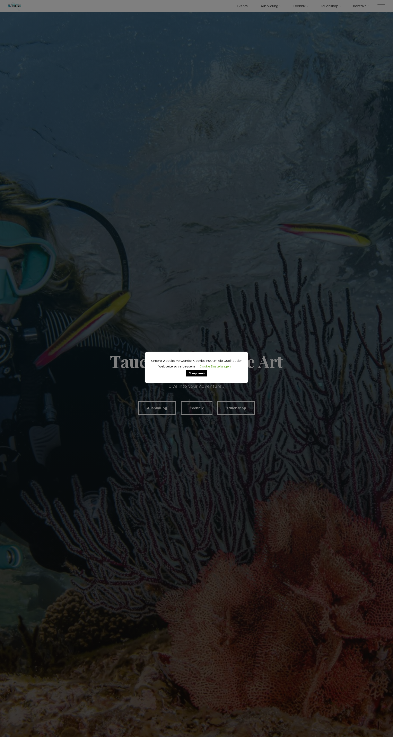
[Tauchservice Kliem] (14, 6)
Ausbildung (157, 408)
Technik (197, 408)
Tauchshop (236, 408)
